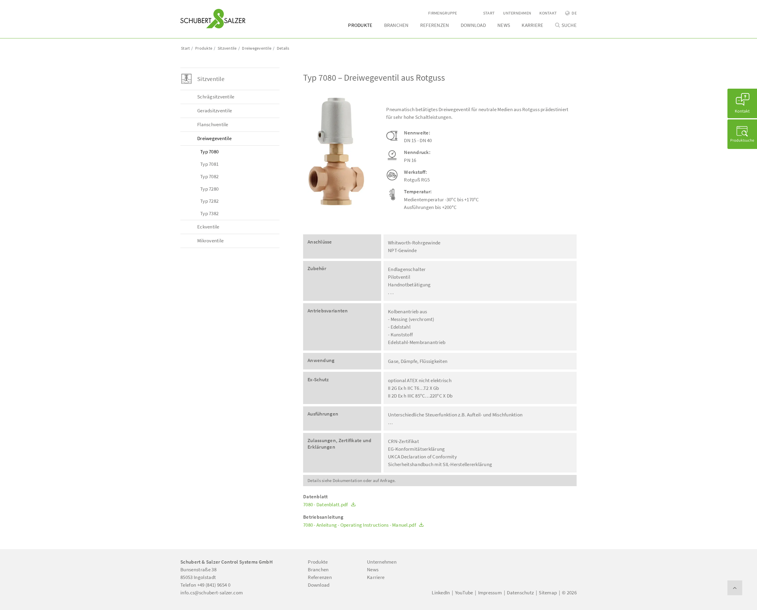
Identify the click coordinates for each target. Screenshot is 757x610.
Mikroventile (210, 240)
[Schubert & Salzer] (212, 18)
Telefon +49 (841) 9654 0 (205, 585)
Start (489, 13)
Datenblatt (315, 497)
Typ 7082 (209, 176)
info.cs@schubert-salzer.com (211, 592)
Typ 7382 (209, 213)
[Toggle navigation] (189, 6)
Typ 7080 (209, 151)
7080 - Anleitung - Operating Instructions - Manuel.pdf (360, 525)
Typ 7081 (209, 164)
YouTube (464, 592)
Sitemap (548, 592)
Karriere (532, 25)
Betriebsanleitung (323, 517)
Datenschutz (520, 592)
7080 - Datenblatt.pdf (326, 505)
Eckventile (208, 226)
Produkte (360, 25)
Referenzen (434, 25)
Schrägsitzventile (215, 96)
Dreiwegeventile (214, 138)
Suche (569, 25)
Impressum (490, 592)
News (503, 25)
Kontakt (548, 13)
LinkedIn (441, 592)
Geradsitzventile (214, 110)
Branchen (396, 25)
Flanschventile (212, 124)
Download (473, 25)
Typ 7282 (209, 201)
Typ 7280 (209, 189)
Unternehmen (517, 13)
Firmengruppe (442, 13)
